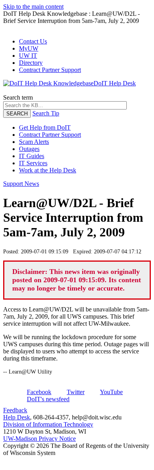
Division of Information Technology (48, 424)
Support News (21, 183)
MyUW (28, 48)
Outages (29, 148)
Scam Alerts (34, 141)
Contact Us (33, 41)
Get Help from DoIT (45, 127)
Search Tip (45, 113)
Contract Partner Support (50, 69)
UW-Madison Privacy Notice (39, 438)
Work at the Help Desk (47, 170)
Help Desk (16, 417)
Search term (18, 97)
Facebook (39, 392)
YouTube (111, 392)
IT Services (33, 163)
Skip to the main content (33, 6)
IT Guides (31, 156)
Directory (31, 62)
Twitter (76, 392)
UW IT (28, 55)
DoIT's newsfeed (48, 399)
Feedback (15, 410)
